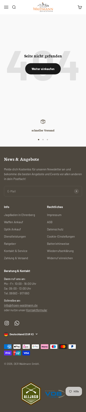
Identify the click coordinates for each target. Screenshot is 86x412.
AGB (49, 222)
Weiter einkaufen (43, 69)
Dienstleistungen (15, 236)
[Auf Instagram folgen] (6, 323)
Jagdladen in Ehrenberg (19, 215)
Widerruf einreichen (60, 258)
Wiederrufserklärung (60, 251)
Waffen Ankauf (13, 222)
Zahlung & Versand (16, 258)
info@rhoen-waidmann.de (21, 305)
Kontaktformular (36, 310)
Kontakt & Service (15, 251)
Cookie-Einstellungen (61, 236)
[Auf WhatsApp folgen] (17, 323)
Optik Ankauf (12, 229)
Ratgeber (10, 243)
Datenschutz (55, 229)
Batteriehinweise (58, 243)
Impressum (54, 215)
